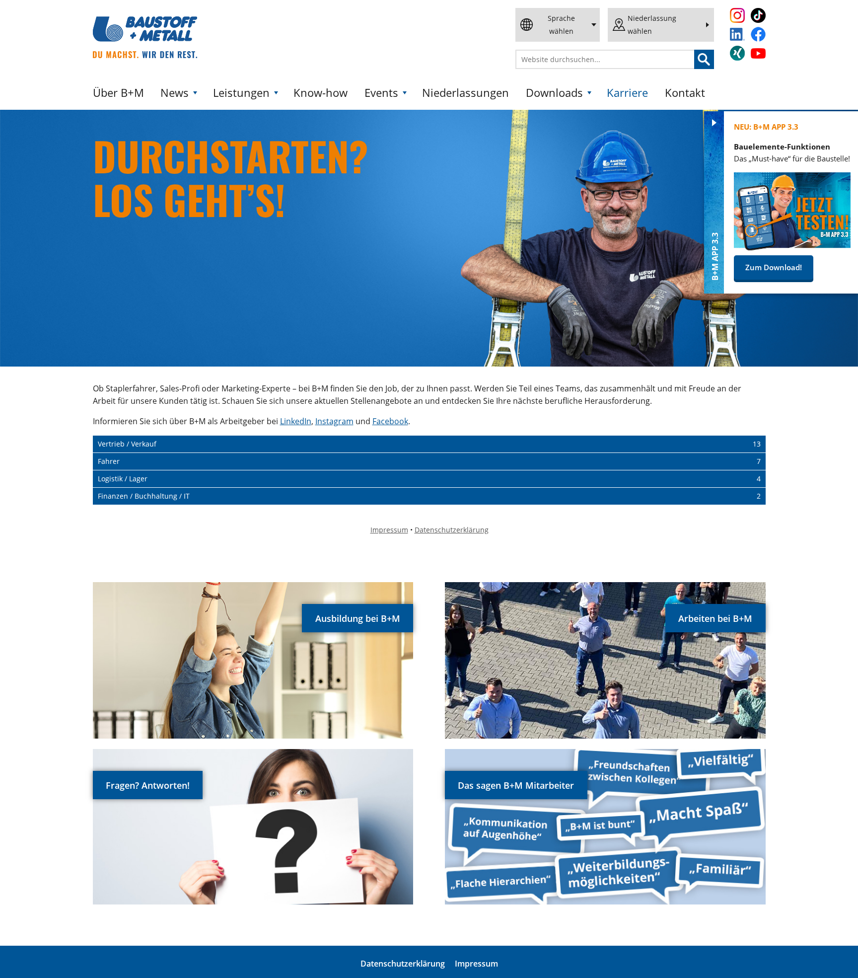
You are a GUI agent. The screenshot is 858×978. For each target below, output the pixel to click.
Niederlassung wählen (652, 24)
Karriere (627, 92)
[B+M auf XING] (737, 53)
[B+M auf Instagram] (737, 15)
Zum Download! (773, 267)
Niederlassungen (465, 92)
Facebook (390, 421)
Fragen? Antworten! (148, 785)
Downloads (554, 92)
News (174, 92)
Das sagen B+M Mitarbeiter (516, 785)
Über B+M (118, 92)
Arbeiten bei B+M (715, 618)
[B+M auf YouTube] (758, 53)
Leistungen (241, 92)
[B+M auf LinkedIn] (737, 34)
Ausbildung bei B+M (357, 618)
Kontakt (685, 92)
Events (381, 92)
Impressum (476, 963)
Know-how (320, 92)
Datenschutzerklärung (402, 963)
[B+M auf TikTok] (758, 15)
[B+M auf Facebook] (758, 34)
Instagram (334, 421)
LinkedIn (295, 421)
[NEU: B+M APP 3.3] (792, 247)
